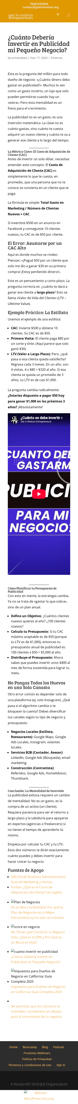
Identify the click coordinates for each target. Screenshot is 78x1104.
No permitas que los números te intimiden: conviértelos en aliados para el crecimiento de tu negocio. (36, 1011)
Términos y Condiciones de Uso (29, 1065)
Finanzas (57, 58)
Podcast (58, 1047)
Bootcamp (30, 1047)
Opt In (61, 1065)
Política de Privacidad (37, 1059)
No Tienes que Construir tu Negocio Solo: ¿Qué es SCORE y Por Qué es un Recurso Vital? (38, 937)
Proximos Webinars (37, 1053)
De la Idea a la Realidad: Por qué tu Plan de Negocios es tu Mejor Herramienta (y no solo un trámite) (37, 912)
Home (13, 1047)
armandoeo (19, 58)
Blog (45, 1047)
